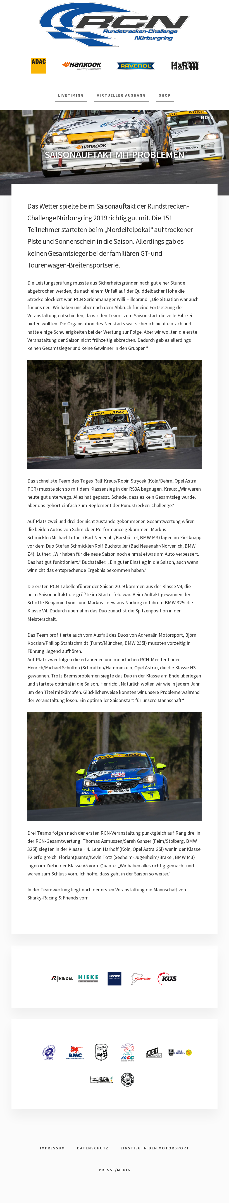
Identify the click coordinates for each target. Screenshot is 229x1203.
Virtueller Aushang (121, 95)
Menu (207, 117)
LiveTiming (71, 95)
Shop (165, 95)
